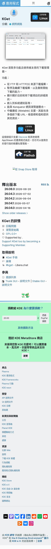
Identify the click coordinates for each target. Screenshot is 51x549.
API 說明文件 (7, 398)
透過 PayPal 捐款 (44, 318)
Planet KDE (7, 428)
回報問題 (11, 226)
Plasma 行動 (7, 383)
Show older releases (14, 213)
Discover (22, 137)
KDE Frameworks (10, 379)
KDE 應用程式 (8, 375)
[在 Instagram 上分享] (31, 522)
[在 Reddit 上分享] (34, 515)
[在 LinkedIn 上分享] (28, 515)
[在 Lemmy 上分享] (39, 515)
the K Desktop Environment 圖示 (30, 538)
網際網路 (17, 24)
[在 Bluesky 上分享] (17, 515)
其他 (4, 436)
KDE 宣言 (6, 497)
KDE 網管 (9, 535)
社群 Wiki (6, 450)
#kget (9, 265)
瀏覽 (25, 355)
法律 (39, 541)
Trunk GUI (11, 281)
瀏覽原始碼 (12, 229)
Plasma (5, 371)
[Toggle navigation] (33, 3)
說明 (4, 454)
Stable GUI (38, 281)
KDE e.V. (6, 484)
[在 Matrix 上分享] (5, 515)
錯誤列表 (11, 277)
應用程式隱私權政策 (11, 470)
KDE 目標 (6, 406)
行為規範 (6, 462)
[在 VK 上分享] (25, 522)
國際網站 (6, 501)
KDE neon (6, 387)
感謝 (4, 440)
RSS (44, 184)
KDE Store (7, 480)
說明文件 (25, 281)
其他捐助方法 (25, 327)
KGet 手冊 (11, 257)
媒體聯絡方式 (8, 432)
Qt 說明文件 (7, 402)
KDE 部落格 (7, 424)
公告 (4, 420)
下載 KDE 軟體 (8, 458)
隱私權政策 (7, 466)
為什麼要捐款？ (33, 308)
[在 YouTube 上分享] (45, 515)
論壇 (8, 261)
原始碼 (5, 410)
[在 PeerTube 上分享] (20, 522)
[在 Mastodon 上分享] (11, 515)
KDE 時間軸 (7, 492)
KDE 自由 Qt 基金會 (11, 489)
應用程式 (10, 4)
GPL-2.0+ (11, 233)
